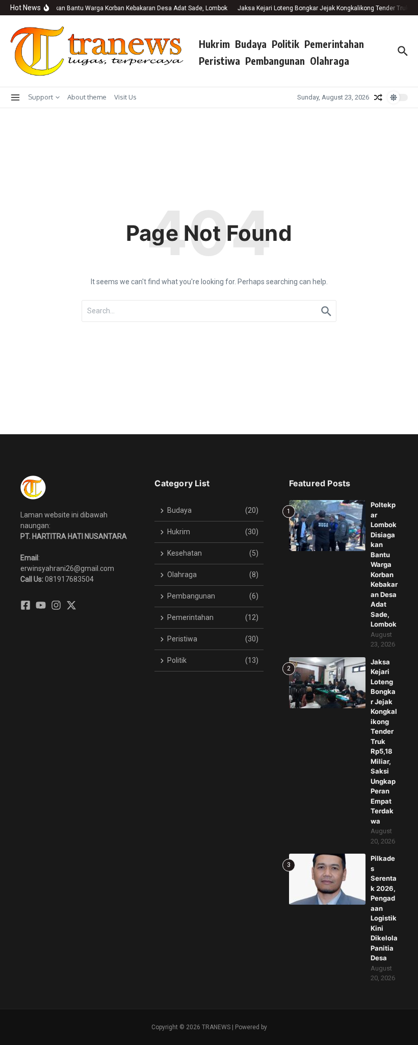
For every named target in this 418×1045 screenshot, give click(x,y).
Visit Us (125, 97)
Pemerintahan (334, 44)
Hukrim (214, 44)
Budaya (251, 44)
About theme (87, 97)
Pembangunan (275, 61)
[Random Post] (378, 97)
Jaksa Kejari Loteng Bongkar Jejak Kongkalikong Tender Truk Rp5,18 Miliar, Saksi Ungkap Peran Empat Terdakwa (384, 741)
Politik (285, 44)
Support (40, 97)
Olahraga (329, 61)
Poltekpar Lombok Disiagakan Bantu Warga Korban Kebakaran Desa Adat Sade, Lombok (384, 564)
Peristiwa (219, 61)
